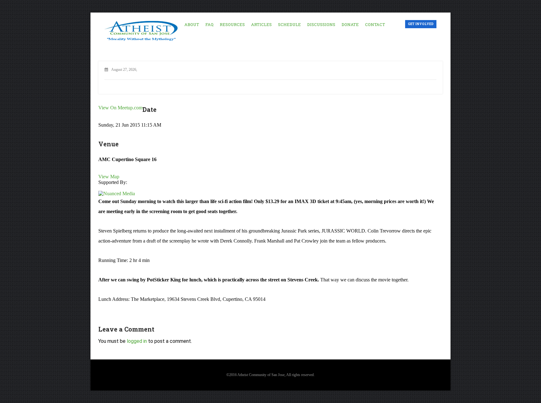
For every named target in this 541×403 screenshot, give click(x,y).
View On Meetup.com (120, 107)
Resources (232, 24)
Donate (350, 24)
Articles (261, 24)
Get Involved (421, 24)
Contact (375, 24)
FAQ (209, 24)
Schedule (289, 24)
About (191, 24)
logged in (137, 341)
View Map (108, 176)
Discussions (321, 24)
